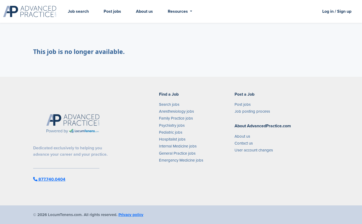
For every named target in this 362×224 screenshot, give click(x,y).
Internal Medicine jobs (178, 146)
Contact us (244, 143)
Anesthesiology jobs (176, 111)
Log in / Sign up (336, 11)
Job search (78, 11)
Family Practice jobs (176, 118)
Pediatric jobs (170, 132)
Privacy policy (130, 215)
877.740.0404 (51, 179)
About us (144, 11)
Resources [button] (178, 11)
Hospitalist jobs (172, 139)
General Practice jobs (177, 153)
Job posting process (252, 111)
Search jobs (169, 104)
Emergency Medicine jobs (181, 160)
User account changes (254, 150)
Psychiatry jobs (172, 125)
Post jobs (112, 11)
